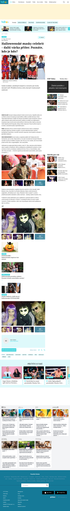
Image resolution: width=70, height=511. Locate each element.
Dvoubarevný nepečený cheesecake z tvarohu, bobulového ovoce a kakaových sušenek (60, 433)
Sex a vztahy (40, 2)
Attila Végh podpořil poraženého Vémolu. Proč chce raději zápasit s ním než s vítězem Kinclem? (54, 382)
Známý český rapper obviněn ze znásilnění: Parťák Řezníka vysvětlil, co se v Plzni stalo (16, 29)
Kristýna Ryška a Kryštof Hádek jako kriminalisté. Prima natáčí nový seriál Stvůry (26, 432)
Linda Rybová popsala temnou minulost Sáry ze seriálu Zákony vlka (63, 109)
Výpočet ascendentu (21, 481)
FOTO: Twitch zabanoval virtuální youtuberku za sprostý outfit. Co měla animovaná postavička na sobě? (63, 179)
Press (19, 493)
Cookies (4, 502)
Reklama (4, 495)
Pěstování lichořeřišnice (59, 478)
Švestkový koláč (49, 481)
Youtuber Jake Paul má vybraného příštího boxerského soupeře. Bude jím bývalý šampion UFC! (63, 172)
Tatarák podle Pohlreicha (42, 478)
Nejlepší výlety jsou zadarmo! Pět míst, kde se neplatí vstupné (43, 457)
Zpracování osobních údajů (23, 500)
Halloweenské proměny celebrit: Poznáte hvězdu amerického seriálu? (13, 277)
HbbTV (4, 497)
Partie (43, 476)
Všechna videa (63, 78)
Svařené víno (32, 478)
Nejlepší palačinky (41, 481)
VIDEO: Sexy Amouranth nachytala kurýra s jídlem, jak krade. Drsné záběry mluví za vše (63, 159)
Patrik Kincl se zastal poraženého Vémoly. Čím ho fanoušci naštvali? (33, 382)
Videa (46, 2)
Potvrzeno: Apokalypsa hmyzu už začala (43, 418)
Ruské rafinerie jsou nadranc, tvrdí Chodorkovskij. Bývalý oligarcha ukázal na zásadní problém (8, 433)
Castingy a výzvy (21, 495)
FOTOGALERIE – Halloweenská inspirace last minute (10, 257)
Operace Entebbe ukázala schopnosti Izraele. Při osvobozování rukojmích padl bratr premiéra (42, 426)
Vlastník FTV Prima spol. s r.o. (8, 504)
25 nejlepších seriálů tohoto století (8, 450)
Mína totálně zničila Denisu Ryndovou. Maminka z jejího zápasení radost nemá (62, 29)
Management (20, 491)
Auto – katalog (8, 478)
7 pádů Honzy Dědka (17, 478)
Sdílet (41, 38)
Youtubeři (28, 2)
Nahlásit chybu (6, 506)
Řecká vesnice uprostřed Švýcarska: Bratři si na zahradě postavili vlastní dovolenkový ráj (43, 464)
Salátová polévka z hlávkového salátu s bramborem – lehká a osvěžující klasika (60, 426)
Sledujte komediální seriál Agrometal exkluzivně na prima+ (62, 98)
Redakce (19, 504)
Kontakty (19, 497)
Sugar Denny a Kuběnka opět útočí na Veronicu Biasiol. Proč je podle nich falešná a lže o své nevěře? (11, 382)
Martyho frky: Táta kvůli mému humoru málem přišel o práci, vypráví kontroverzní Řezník (25, 451)
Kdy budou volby (53, 476)
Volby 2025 (25, 478)
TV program (31, 476)
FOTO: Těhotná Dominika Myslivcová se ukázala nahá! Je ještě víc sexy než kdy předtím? (63, 166)
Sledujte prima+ (52, 2)
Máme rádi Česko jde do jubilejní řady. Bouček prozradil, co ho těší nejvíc (26, 419)
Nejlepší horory (24, 476)
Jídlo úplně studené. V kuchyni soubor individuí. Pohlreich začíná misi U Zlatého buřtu (26, 426)
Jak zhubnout (7, 476)
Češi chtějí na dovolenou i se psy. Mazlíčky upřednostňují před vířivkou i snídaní (43, 451)
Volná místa (5, 493)
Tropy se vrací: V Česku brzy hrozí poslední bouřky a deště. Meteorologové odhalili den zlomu (8, 426)
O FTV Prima (5, 491)
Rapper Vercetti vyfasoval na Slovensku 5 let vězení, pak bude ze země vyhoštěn (26, 458)
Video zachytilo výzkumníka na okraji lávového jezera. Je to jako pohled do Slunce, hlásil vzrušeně (43, 433)
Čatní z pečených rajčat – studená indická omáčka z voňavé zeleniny (58, 419)
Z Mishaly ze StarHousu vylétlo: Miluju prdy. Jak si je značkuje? (38, 29)
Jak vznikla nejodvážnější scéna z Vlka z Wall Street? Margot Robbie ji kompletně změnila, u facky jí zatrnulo (9, 465)
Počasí (46, 476)
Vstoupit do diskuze (10, 350)
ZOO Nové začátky (62, 476)
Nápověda (20, 502)
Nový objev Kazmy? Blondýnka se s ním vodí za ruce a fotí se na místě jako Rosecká (26, 464)
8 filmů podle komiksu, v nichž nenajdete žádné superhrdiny (8, 457)
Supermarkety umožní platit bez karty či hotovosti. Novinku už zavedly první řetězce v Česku (9, 419)
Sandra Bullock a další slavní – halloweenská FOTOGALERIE (11, 297)
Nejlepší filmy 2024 (15, 476)
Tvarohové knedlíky (31, 481)
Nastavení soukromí (21, 506)
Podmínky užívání (6, 500)
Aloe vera (51, 478)
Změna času (38, 476)
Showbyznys (21, 2)
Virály (33, 2)
